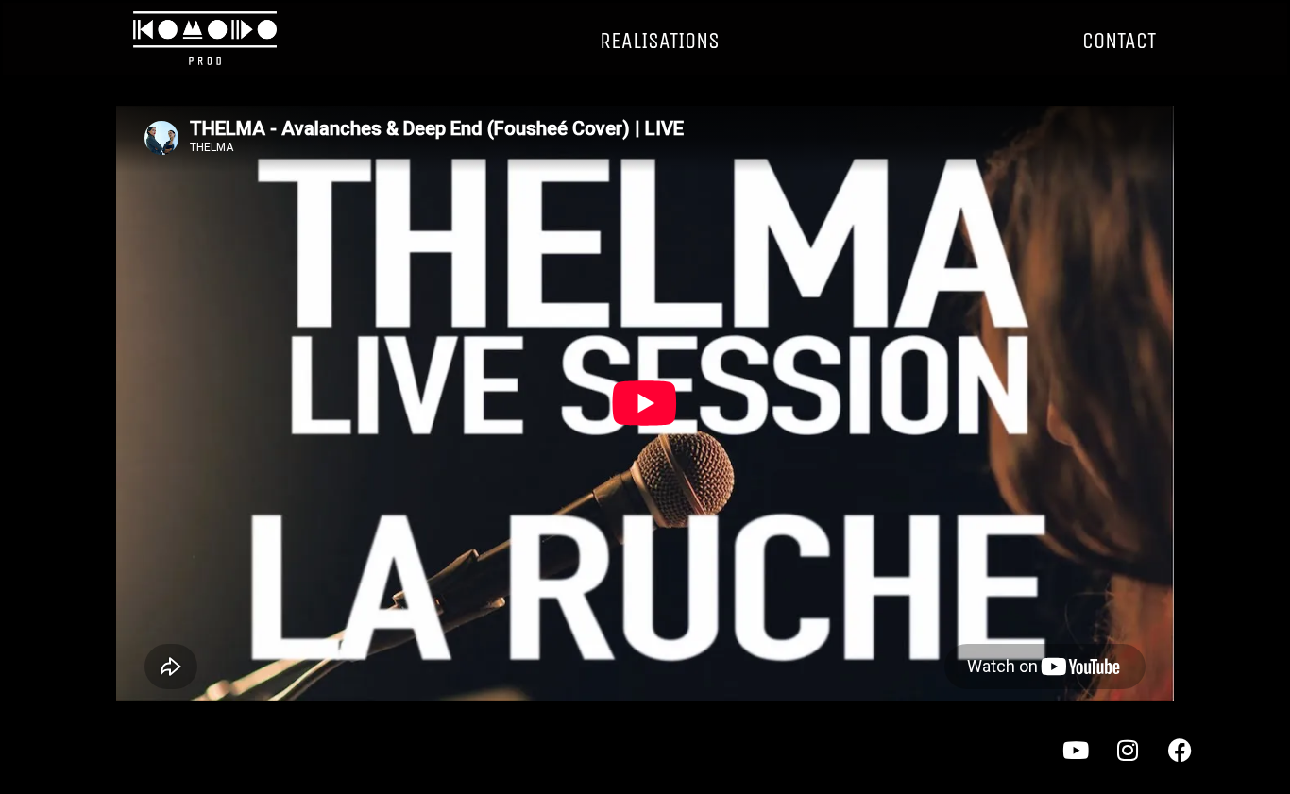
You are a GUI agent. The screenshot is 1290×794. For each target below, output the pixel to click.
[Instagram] (1139, 762)
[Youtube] (1088, 762)
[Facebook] (1191, 762)
